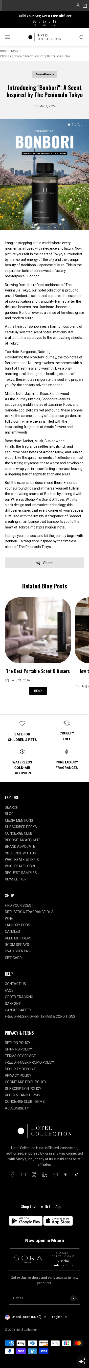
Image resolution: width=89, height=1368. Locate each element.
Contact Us (15, 984)
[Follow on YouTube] (23, 1174)
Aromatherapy (44, 74)
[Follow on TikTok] (76, 1174)
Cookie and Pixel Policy (25, 1082)
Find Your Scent (19, 905)
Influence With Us (20, 853)
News (14, 51)
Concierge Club (18, 833)
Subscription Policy (23, 1089)
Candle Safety (18, 1010)
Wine (9, 919)
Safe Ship (13, 1004)
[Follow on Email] (55, 1174)
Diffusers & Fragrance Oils (29, 912)
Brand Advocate (20, 846)
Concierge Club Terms (25, 1102)
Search (11, 807)
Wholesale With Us (22, 860)
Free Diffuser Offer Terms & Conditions (40, 1017)
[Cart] (85, 6)
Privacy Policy (18, 1075)
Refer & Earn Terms (22, 1095)
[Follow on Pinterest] (66, 1174)
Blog (9, 814)
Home (3, 51)
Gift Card (13, 958)
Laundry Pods (17, 925)
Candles (12, 931)
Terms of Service (20, 1056)
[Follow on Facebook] (12, 1174)
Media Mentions (19, 820)
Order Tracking (19, 997)
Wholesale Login (20, 866)
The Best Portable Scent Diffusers (38, 671)
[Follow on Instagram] (34, 1174)
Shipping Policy (18, 1049)
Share (48, 563)
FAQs (9, 990)
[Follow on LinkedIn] (44, 1174)
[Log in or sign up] (77, 6)
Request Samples (21, 873)
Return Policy (17, 1043)
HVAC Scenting (18, 951)
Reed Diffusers (18, 938)
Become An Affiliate (23, 840)
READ (38, 691)
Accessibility (17, 1108)
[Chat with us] (82, 1361)
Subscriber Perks (21, 827)
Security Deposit (20, 1069)
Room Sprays (17, 945)
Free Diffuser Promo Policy (29, 1062)
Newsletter (16, 879)
